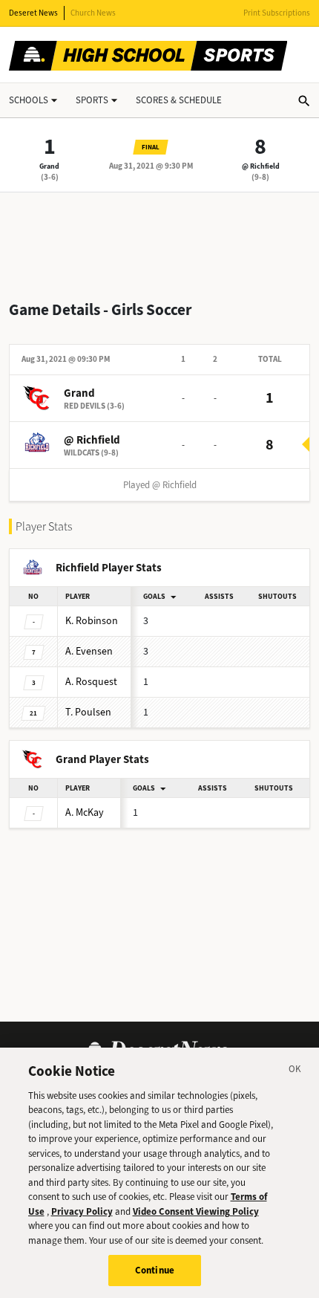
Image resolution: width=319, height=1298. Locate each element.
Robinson (91, 621)
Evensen (89, 651)
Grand (49, 166)
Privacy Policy (82, 1211)
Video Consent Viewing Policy (196, 1211)
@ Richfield (261, 166)
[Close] (295, 1071)
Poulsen (88, 712)
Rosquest (91, 682)
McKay (84, 812)
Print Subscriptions (276, 13)
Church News (93, 13)
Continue (154, 1270)
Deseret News (33, 13)
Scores (179, 100)
